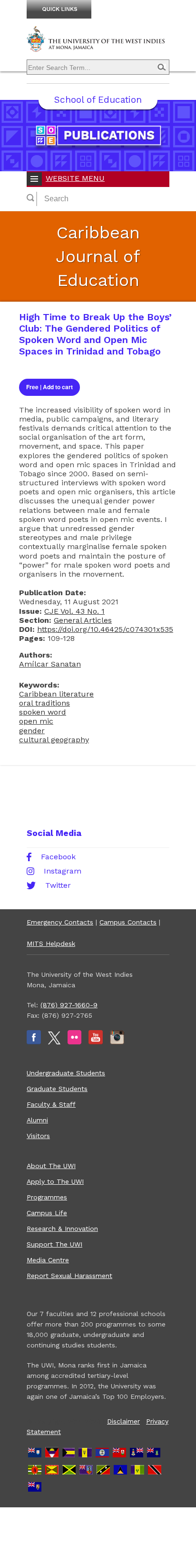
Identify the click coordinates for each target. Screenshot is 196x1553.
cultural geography (54, 739)
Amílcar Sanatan (50, 663)
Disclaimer (123, 1421)
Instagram (62, 871)
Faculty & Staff (51, 1104)
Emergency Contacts (60, 922)
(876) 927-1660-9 (69, 1005)
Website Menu (75, 178)
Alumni (37, 1120)
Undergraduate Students (66, 1073)
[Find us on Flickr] (74, 1042)
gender (32, 730)
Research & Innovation (62, 1228)
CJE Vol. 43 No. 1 (74, 611)
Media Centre (48, 1260)
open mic (36, 721)
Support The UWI (54, 1244)
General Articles (83, 620)
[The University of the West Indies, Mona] (98, 45)
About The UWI (51, 1166)
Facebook (58, 857)
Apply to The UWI (55, 1181)
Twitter (58, 885)
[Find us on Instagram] (117, 1042)
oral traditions (44, 703)
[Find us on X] (54, 1042)
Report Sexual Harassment (69, 1275)
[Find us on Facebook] (34, 1042)
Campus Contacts (128, 922)
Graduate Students (57, 1088)
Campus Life (47, 1213)
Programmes (47, 1197)
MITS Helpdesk (51, 943)
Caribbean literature (56, 693)
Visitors (38, 1136)
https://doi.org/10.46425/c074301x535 (105, 629)
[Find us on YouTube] (95, 1042)
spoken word (42, 712)
